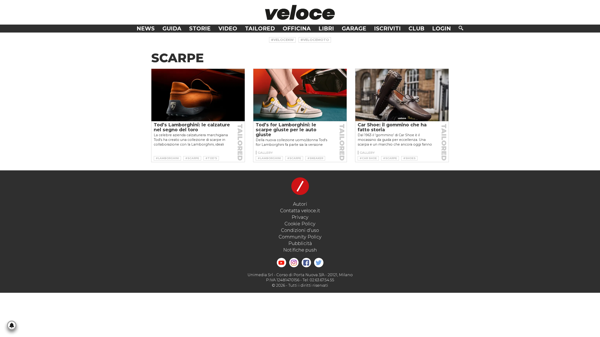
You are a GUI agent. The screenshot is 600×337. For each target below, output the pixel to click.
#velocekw (282, 40)
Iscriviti (387, 28)
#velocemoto (314, 40)
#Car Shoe (368, 158)
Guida (171, 28)
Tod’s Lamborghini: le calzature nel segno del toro (192, 127)
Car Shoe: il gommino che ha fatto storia (392, 127)
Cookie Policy (300, 224)
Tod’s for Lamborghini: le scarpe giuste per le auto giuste (286, 129)
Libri (326, 28)
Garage (354, 28)
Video (227, 28)
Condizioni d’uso (300, 230)
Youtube (281, 262)
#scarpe (192, 158)
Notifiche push (300, 250)
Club (416, 28)
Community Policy (300, 237)
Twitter (318, 262)
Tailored (260, 28)
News (146, 28)
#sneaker (315, 158)
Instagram (294, 262)
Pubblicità (300, 243)
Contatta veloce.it (300, 210)
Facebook (306, 262)
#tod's (211, 158)
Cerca (461, 28)
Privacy (300, 217)
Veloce (300, 12)
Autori (300, 204)
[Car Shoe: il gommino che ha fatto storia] (402, 95)
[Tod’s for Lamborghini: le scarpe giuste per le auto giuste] (300, 95)
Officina (297, 28)
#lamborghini (167, 158)
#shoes (409, 158)
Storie (200, 28)
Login (441, 28)
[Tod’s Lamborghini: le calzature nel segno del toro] (198, 95)
